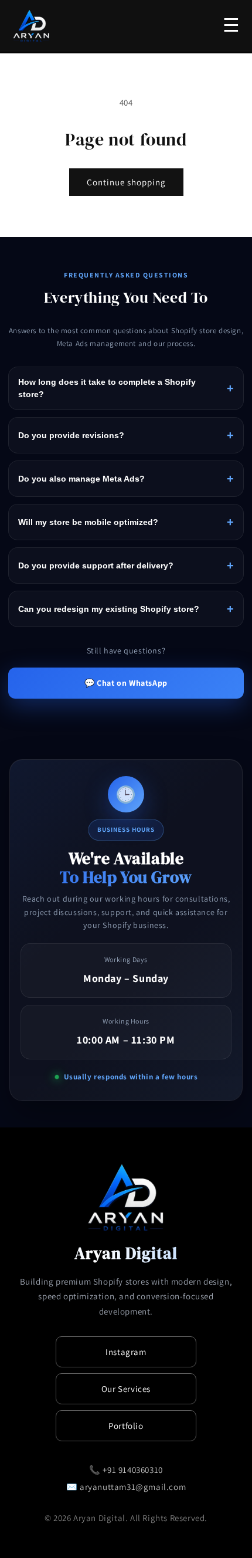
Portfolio (125, 1425)
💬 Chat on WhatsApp (126, 683)
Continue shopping (126, 182)
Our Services (126, 1388)
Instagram (125, 1351)
